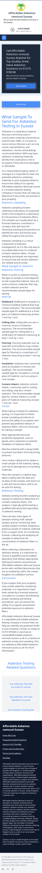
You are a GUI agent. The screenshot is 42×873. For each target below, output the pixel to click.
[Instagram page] (8, 869)
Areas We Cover (9, 735)
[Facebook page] (3, 869)
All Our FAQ (21, 104)
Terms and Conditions (12, 753)
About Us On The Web (12, 744)
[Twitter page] (13, 869)
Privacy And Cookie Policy (13, 749)
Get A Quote (21, 86)
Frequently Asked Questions (15, 740)
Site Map (6, 758)
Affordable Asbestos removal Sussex (21, 14)
